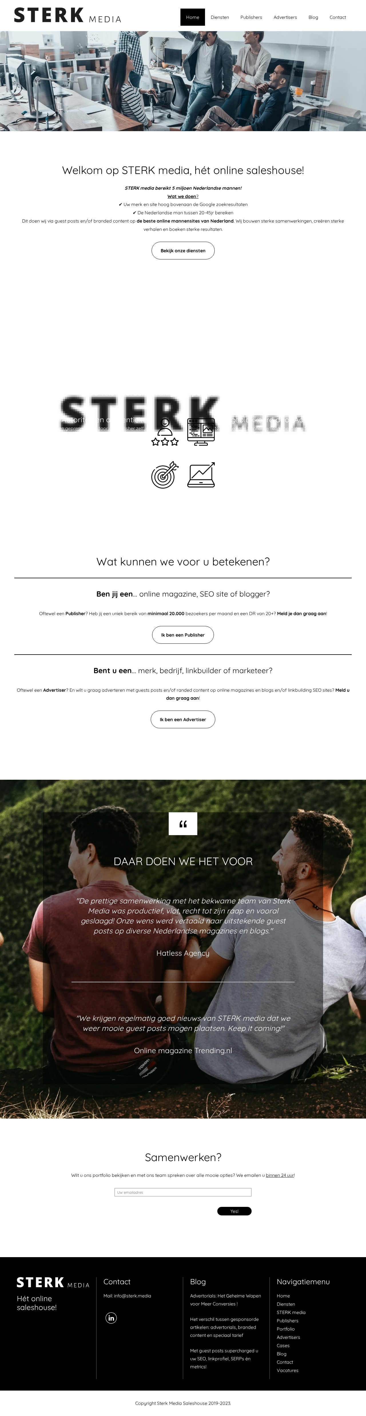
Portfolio (286, 1329)
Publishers (251, 17)
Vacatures (288, 1370)
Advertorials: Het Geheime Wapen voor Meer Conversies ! (225, 1300)
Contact (338, 17)
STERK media (291, 1312)
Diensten (220, 17)
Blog (313, 17)
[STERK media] (53, 1282)
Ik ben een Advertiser (183, 719)
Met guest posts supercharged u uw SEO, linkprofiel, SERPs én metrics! (224, 1358)
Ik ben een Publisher (183, 635)
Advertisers (285, 17)
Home (192, 17)
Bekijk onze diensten (183, 250)
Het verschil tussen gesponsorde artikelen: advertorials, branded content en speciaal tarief (224, 1327)
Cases (283, 1345)
